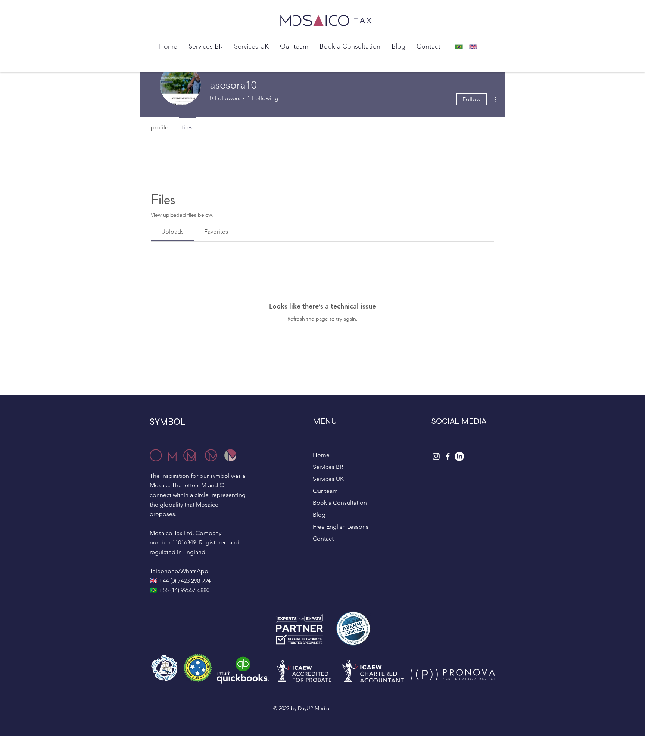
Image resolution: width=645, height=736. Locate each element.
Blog (319, 514)
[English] (475, 47)
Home (321, 454)
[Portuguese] (461, 47)
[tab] (172, 231)
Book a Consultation (340, 502)
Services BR (328, 466)
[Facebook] (447, 456)
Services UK (328, 478)
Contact (323, 538)
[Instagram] (436, 456)
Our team (325, 490)
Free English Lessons (340, 526)
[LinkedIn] (459, 456)
